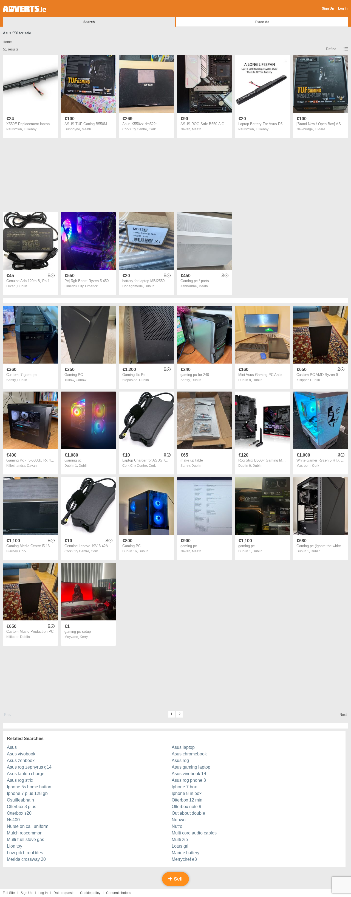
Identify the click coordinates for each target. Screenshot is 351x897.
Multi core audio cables (194, 833)
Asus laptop (183, 747)
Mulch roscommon (25, 833)
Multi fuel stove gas (25, 839)
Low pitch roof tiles (25, 852)
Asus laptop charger (26, 773)
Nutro (177, 826)
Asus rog (180, 760)
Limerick (91, 286)
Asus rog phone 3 (189, 780)
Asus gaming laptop (191, 767)
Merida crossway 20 (26, 859)
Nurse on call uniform (27, 826)
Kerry (84, 637)
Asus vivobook (21, 754)
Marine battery (185, 852)
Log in (43, 893)
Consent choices (118, 893)
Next (343, 715)
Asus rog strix (20, 780)
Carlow (81, 380)
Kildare (320, 129)
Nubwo (179, 819)
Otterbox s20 (19, 813)
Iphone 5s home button (29, 786)
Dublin (22, 286)
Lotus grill (181, 846)
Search (89, 22)
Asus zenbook (21, 760)
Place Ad (262, 22)
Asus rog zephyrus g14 (29, 767)
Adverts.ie (24, 9)
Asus (12, 747)
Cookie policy (90, 893)
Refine (331, 49)
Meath (86, 129)
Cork (152, 129)
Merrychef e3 (184, 859)
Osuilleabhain (20, 800)
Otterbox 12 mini (187, 800)
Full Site (9, 893)
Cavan (32, 466)
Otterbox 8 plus (21, 806)
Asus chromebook (189, 754)
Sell (177, 879)
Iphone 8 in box (187, 793)
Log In (342, 8)
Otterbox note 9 (186, 806)
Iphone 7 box (184, 786)
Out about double (188, 813)
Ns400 (13, 819)
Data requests (63, 893)
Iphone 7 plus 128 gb (27, 793)
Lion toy (14, 846)
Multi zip (180, 839)
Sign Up (328, 8)
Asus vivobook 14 (189, 773)
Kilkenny (30, 129)
